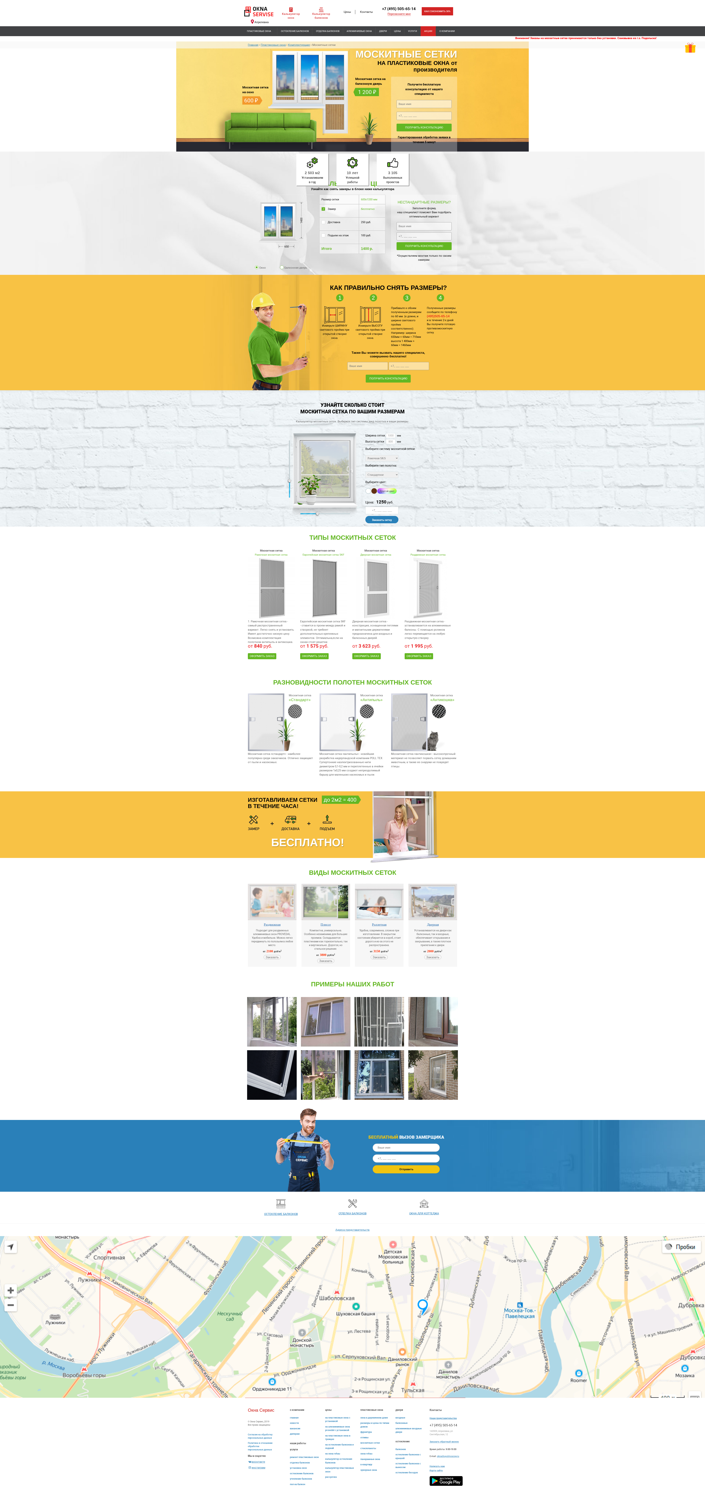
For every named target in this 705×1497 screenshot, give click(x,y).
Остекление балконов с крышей (408, 1456)
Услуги (412, 31)
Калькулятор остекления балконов (338, 1461)
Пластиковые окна (259, 31)
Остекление (402, 1441)
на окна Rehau (332, 1453)
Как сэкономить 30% (437, 11)
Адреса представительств (352, 1230)
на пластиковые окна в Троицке (337, 1437)
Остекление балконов (295, 31)
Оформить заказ (262, 656)
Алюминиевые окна (359, 31)
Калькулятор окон (291, 15)
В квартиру (366, 1464)
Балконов (400, 1449)
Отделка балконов (327, 31)
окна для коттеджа (424, 1213)
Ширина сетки (375, 435)
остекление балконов (281, 1214)
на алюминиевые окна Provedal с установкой (337, 1428)
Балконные (401, 1423)
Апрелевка (261, 22)
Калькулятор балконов (321, 15)
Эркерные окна (368, 1470)
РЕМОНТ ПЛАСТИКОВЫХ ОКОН (304, 1457)
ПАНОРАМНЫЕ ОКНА (370, 1459)
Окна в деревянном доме (374, 1417)
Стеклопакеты (368, 1448)
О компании (447, 31)
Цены (347, 12)
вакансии (295, 1428)
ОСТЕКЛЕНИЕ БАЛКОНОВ (301, 1473)
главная (294, 1417)
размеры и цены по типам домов (374, 1425)
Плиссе (326, 924)
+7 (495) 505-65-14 (399, 9)
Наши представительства (443, 1418)
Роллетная (379, 924)
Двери (383, 31)
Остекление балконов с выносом (408, 1465)
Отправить (406, 1169)
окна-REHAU (366, 1453)
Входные (400, 1417)
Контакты (366, 12)
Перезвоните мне (399, 14)
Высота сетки (374, 441)
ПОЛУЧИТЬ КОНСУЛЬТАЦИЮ (424, 127)
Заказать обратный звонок (444, 1441)
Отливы (364, 1437)
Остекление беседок (406, 1472)
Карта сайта (436, 1470)
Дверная (433, 924)
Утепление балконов (301, 1478)
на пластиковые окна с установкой (337, 1419)
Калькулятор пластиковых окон (339, 1470)
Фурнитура (366, 1432)
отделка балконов (352, 1213)
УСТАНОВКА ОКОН (298, 1468)
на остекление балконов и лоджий (339, 1446)
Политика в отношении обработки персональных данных (260, 1446)
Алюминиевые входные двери (408, 1430)
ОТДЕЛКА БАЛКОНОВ (300, 1462)
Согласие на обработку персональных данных (260, 1436)
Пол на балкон (297, 1484)
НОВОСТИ (294, 1423)
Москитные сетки (370, 1442)
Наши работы (298, 1443)
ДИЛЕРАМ (295, 1433)
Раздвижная (272, 924)
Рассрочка (331, 1477)
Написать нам (437, 1466)
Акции (428, 31)
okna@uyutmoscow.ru (448, 1456)
